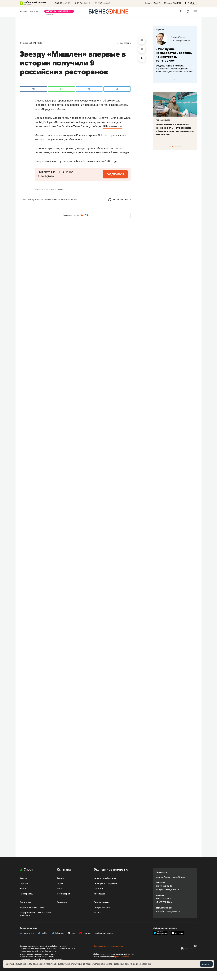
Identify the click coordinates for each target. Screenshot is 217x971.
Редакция (25, 902)
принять (206, 964)
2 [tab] (174, 79)
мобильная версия (104, 933)
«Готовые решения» (180, 40)
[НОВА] (59, 12)
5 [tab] (173, 146)
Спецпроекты (101, 902)
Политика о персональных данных (108, 946)
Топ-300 (97, 912)
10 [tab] (181, 146)
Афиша (23, 878)
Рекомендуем (163, 120)
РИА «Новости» (112, 126)
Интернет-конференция (105, 878)
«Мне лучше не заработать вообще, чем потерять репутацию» (174, 54)
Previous (156, 79)
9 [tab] (179, 146)
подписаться (115, 174)
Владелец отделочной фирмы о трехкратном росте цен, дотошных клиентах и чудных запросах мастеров (174, 69)
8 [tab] (178, 146)
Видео (60, 883)
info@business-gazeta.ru (167, 889)
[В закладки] (141, 49)
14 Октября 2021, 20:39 (31, 43)
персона (160, 29)
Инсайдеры (99, 894)
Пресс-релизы (27, 894)
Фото (59, 888)
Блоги (23, 888)
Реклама (62, 902)
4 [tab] (172, 146)
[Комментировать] (141, 40)
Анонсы (60, 878)
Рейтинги (98, 888)
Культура (64, 869)
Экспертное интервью (111, 869)
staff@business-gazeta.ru (168, 911)
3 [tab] (170, 146)
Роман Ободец (177, 37)
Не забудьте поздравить (105, 883)
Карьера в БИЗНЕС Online (32, 907)
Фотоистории (63, 894)
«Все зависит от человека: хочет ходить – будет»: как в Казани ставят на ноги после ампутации (175, 129)
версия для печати (121, 199)
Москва (168, 3)
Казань (148, 3)
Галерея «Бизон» (102, 907)
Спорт (28, 869)
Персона (24, 883)
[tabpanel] (175, 53)
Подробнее (145, 964)
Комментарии (75, 215)
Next (193, 79)
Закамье (34, 11)
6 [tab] (175, 146)
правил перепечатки (123, 957)
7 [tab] (176, 146)
